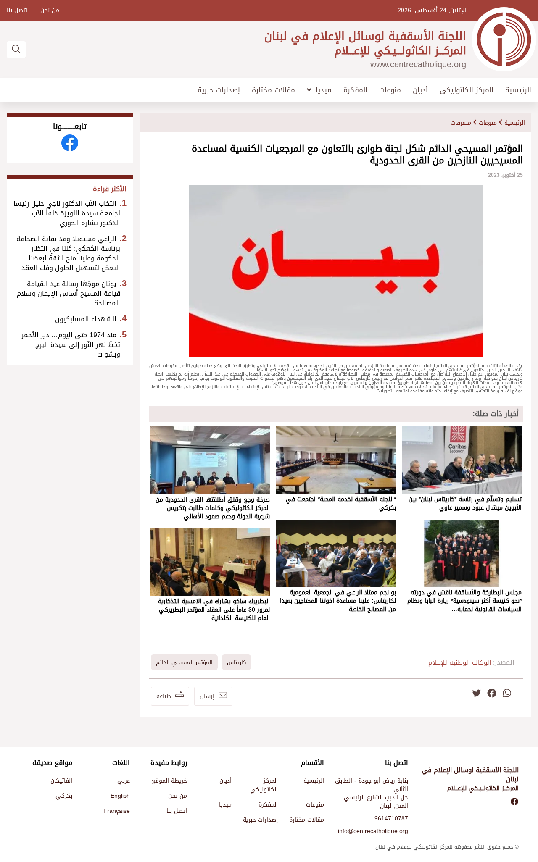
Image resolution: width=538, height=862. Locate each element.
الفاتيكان (61, 780)
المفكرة (355, 90)
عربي (123, 780)
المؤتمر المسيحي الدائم (184, 662)
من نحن (49, 10)
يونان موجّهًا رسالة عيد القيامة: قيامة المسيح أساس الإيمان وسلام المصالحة (68, 293)
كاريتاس (236, 662)
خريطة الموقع (169, 780)
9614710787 (391, 818)
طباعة (163, 696)
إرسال (207, 696)
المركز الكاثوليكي (466, 90)
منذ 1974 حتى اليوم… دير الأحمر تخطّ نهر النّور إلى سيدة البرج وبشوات (70, 345)
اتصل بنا (17, 10)
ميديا (324, 90)
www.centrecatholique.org (418, 64)
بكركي (63, 796)
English (120, 796)
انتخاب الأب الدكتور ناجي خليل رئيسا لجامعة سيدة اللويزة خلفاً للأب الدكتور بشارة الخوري (66, 213)
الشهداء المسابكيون (85, 319)
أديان (420, 90)
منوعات (390, 90)
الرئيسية (518, 90)
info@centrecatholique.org (373, 831)
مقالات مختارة (273, 90)
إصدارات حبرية (219, 90)
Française (116, 811)
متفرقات (461, 123)
